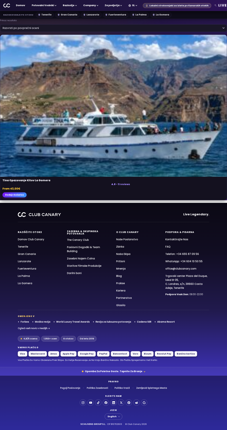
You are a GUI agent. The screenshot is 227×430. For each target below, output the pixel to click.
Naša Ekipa (123, 254)
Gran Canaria (69, 14)
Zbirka (120, 246)
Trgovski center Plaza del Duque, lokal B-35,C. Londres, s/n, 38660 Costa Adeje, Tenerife (186, 282)
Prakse (120, 283)
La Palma (141, 14)
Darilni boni (74, 273)
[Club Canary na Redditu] (136, 402)
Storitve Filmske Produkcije (84, 266)
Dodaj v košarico (14, 194)
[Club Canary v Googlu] (144, 402)
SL (133, 5)
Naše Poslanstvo (127, 239)
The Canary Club (78, 240)
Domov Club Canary (31, 239)
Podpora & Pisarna (179, 232)
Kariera (120, 290)
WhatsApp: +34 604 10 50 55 (184, 261)
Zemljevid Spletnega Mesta (151, 388)
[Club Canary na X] (121, 402)
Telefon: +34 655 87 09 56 (182, 254)
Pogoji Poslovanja (70, 388)
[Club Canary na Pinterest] (129, 402)
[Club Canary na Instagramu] (83, 402)
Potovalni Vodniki (43, 5)
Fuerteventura (117, 14)
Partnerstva (124, 298)
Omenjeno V (26, 316)
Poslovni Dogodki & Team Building (83, 249)
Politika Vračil (122, 388)
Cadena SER (144, 321)
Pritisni (120, 261)
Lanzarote (93, 14)
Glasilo (120, 305)
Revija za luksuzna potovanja (113, 321)
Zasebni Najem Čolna (81, 258)
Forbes (25, 321)
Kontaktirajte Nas (176, 239)
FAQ (167, 246)
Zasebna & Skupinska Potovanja (82, 232)
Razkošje (68, 5)
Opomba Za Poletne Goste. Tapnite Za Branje (113, 371)
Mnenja (121, 268)
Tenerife (46, 14)
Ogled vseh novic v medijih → (34, 328)
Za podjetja (112, 5)
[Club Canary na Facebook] (106, 402)
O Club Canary (127, 232)
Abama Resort (166, 321)
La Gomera (162, 14)
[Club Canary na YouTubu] (90, 402)
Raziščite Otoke (30, 232)
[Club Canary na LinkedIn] (113, 402)
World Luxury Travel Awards (73, 321)
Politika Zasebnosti (97, 388)
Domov (20, 5)
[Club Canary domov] (6, 5)
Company (89, 5)
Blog (119, 276)
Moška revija (42, 321)
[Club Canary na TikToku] (98, 402)
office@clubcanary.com (180, 268)
